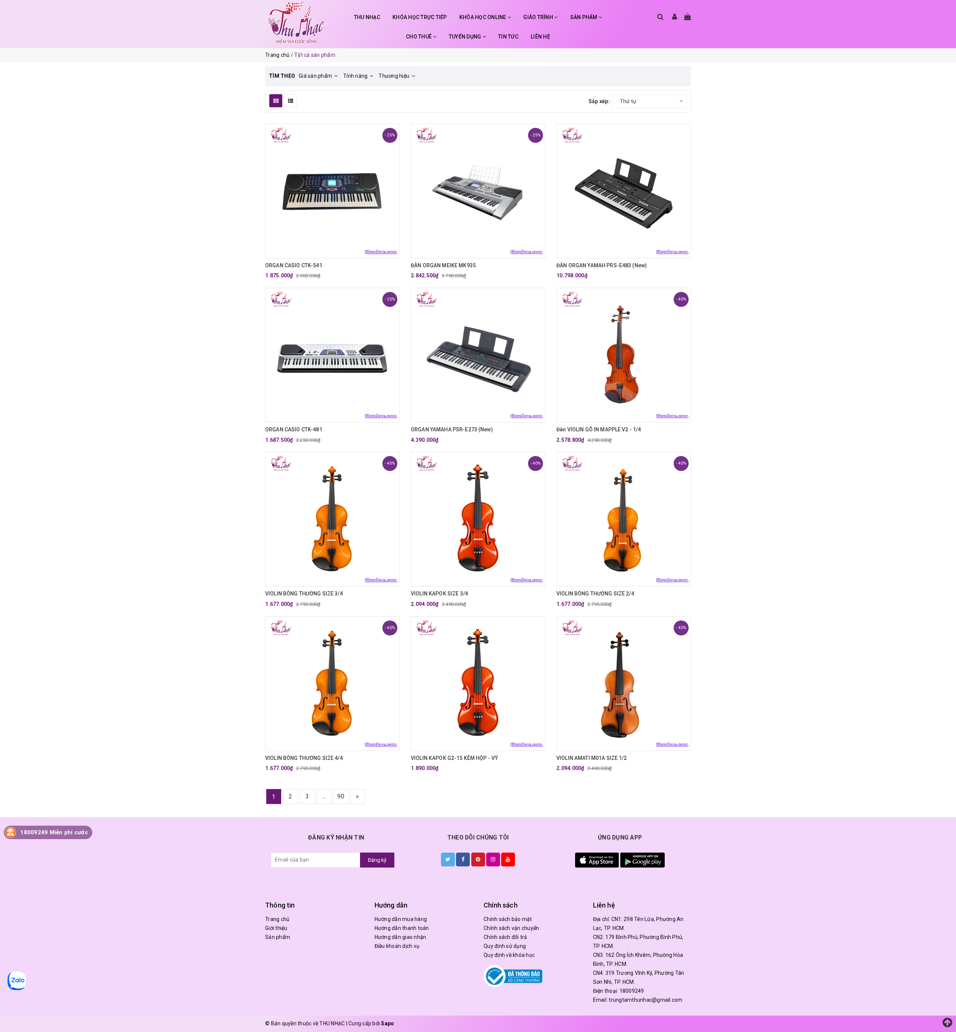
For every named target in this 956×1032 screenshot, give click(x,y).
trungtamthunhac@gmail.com (645, 1000)
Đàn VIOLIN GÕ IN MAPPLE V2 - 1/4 (598, 429)
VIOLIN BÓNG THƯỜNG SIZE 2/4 (595, 594)
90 (340, 796)
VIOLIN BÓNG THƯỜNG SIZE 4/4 (304, 758)
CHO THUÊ (419, 37)
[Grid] (275, 100)
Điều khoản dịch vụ (397, 946)
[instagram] (493, 859)
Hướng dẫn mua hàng (401, 919)
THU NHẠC (367, 17)
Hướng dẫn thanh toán (402, 928)
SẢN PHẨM (584, 17)
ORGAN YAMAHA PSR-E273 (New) (452, 429)
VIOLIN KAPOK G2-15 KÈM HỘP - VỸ (454, 758)
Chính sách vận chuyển (511, 928)
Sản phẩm (277, 937)
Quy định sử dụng (505, 946)
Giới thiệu (276, 928)
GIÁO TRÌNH (538, 17)
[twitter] (448, 859)
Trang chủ (277, 919)
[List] (290, 100)
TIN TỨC (508, 37)
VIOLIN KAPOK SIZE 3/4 (439, 594)
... (324, 796)
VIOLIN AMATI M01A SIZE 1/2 (591, 758)
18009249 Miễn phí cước (54, 832)
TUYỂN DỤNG (465, 37)
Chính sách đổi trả (505, 937)
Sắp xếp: (599, 101)
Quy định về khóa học (509, 955)
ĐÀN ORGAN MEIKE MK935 (443, 265)
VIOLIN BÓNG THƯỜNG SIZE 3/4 (304, 594)
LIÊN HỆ (540, 37)
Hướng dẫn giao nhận (400, 937)
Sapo (387, 1023)
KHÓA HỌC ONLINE (483, 17)
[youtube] (508, 859)
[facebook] (463, 859)
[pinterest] (478, 859)
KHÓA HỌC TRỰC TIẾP (419, 17)
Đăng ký (377, 860)
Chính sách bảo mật (508, 919)
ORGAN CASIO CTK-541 (293, 265)
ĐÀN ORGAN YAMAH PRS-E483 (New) (601, 265)
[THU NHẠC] (296, 22)
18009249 (632, 991)
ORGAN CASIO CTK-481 (293, 429)
